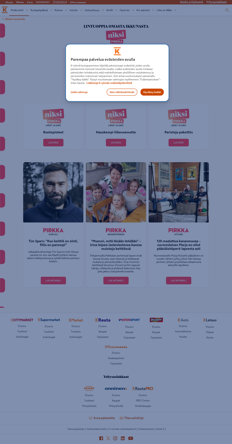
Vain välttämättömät (122, 92)
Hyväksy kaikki (152, 92)
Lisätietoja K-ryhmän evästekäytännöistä (109, 83)
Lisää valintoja (79, 92)
